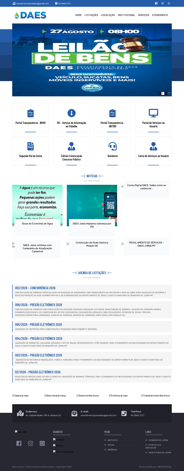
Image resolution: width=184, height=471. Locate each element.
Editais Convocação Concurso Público (71, 157)
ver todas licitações (92, 277)
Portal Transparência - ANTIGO (112, 124)
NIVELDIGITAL (165, 466)
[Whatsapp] (42, 444)
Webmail (112, 449)
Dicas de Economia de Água (37, 223)
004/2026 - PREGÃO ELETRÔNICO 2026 (38, 338)
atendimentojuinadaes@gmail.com (32, 3)
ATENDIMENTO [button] (160, 15)
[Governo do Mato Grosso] (92, 395)
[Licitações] (59, 439)
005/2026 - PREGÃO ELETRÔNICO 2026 (38, 324)
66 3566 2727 (65, 3)
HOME (78, 15)
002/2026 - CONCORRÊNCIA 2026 (35, 288)
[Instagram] (30, 444)
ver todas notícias (92, 180)
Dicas (111, 444)
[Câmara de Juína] (27, 395)
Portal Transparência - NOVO (31, 122)
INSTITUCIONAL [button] (126, 15)
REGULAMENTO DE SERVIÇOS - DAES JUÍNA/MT (146, 244)
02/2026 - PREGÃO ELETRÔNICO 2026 (38, 372)
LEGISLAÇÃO (108, 15)
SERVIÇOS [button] (143, 15)
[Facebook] (19, 444)
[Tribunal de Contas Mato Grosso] (156, 395)
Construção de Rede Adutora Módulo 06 (92, 244)
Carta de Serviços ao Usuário (153, 156)
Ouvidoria (113, 156)
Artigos (113, 440)
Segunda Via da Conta (30, 156)
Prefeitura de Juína (160, 452)
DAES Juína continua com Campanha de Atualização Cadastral (37, 248)
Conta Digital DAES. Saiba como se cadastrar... (146, 187)
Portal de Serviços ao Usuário (153, 124)
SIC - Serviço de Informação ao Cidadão (71, 124)
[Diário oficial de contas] (59, 395)
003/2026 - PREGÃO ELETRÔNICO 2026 (38, 355)
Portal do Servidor (153, 446)
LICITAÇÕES (91, 15)
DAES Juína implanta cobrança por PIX (92, 225)
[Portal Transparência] (63, 451)
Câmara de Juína (158, 440)
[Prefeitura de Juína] (124, 395)
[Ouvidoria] (58, 445)
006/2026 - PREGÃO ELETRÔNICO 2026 (38, 305)
